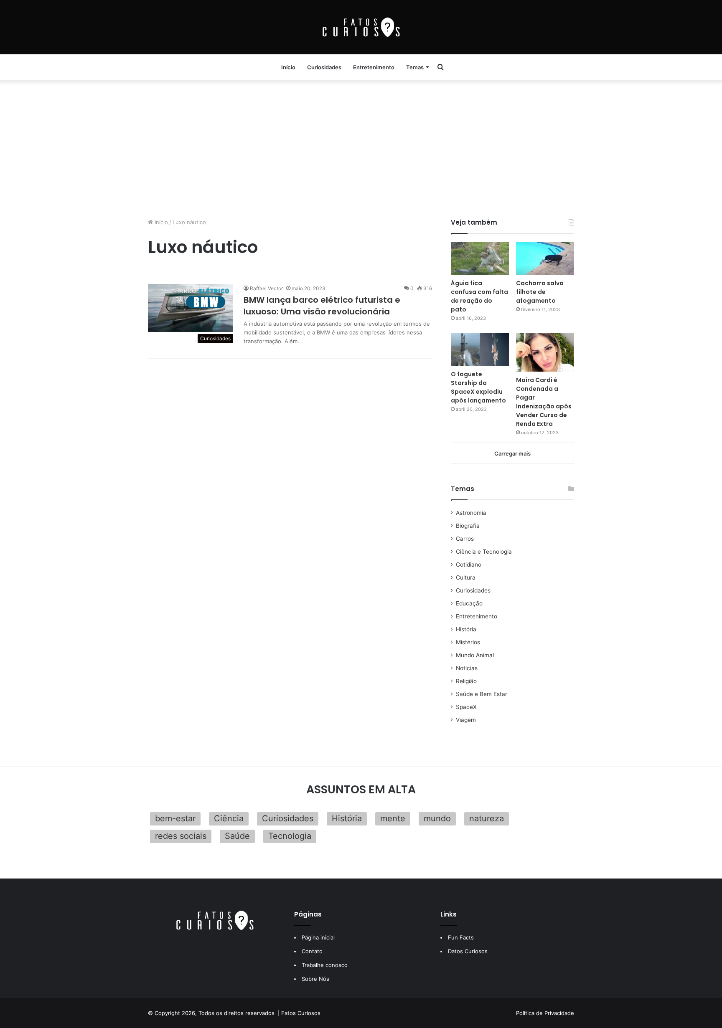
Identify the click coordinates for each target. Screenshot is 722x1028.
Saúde (237, 836)
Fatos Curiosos (300, 1013)
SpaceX (466, 707)
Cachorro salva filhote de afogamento (540, 292)
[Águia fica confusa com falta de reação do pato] (480, 258)
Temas (415, 67)
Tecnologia (289, 836)
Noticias (467, 668)
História (466, 629)
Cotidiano (468, 564)
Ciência (229, 818)
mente (392, 818)
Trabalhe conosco (325, 965)
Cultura (465, 577)
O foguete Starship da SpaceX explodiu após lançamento (478, 387)
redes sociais (180, 836)
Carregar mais (512, 453)
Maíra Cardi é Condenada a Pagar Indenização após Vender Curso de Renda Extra (544, 402)
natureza (486, 818)
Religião (466, 681)
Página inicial (318, 937)
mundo (437, 818)
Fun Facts (461, 937)
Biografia (468, 525)
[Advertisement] (361, 147)
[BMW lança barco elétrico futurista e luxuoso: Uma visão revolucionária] (190, 308)
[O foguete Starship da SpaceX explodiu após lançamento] (480, 349)
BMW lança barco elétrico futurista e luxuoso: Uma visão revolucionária (322, 305)
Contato (312, 951)
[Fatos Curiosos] (361, 27)
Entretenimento (373, 67)
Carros (465, 538)
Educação (469, 603)
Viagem (466, 720)
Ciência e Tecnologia (484, 551)
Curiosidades (324, 67)
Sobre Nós (315, 978)
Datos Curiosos (468, 951)
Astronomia (471, 512)
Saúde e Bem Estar (481, 694)
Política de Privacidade (545, 1013)
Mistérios (468, 642)
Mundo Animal (475, 655)
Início (288, 67)
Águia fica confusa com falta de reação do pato (479, 296)
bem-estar (175, 818)
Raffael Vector (266, 288)
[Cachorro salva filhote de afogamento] (545, 258)
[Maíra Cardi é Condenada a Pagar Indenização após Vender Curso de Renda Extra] (545, 352)
